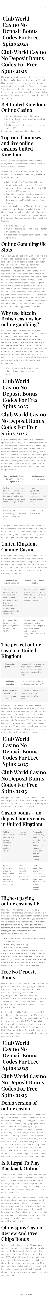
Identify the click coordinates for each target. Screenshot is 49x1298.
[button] (45, 7)
